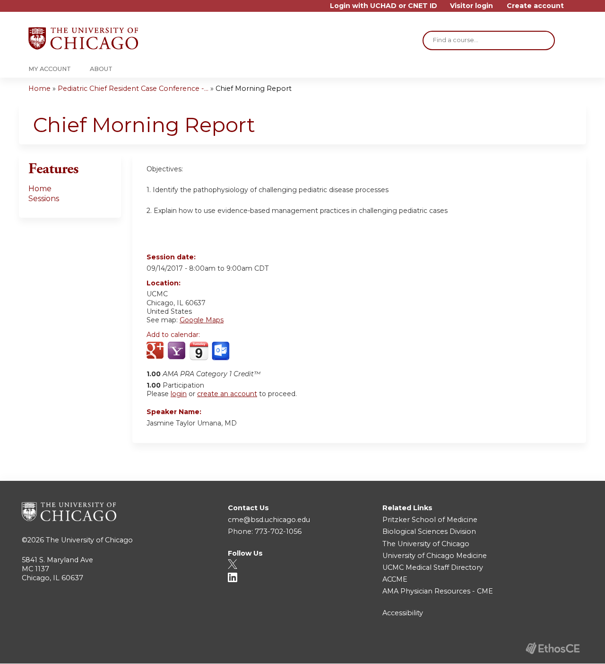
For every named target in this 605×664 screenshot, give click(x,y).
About (101, 68)
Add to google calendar (156, 351)
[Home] (83, 38)
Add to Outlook (221, 351)
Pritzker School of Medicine (429, 519)
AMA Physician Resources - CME (437, 591)
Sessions (43, 198)
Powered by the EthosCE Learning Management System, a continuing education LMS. (552, 648)
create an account (227, 394)
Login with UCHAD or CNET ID (383, 5)
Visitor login (471, 5)
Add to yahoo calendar (177, 351)
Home (39, 88)
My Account (49, 68)
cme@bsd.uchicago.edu (269, 519)
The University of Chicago (89, 540)
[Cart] (574, 9)
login (179, 394)
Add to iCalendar (198, 350)
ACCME (394, 579)
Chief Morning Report (254, 88)
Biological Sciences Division (429, 531)
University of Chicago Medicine (434, 555)
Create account (535, 5)
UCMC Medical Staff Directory (432, 567)
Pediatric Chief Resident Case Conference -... (133, 88)
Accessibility (402, 613)
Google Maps (202, 320)
